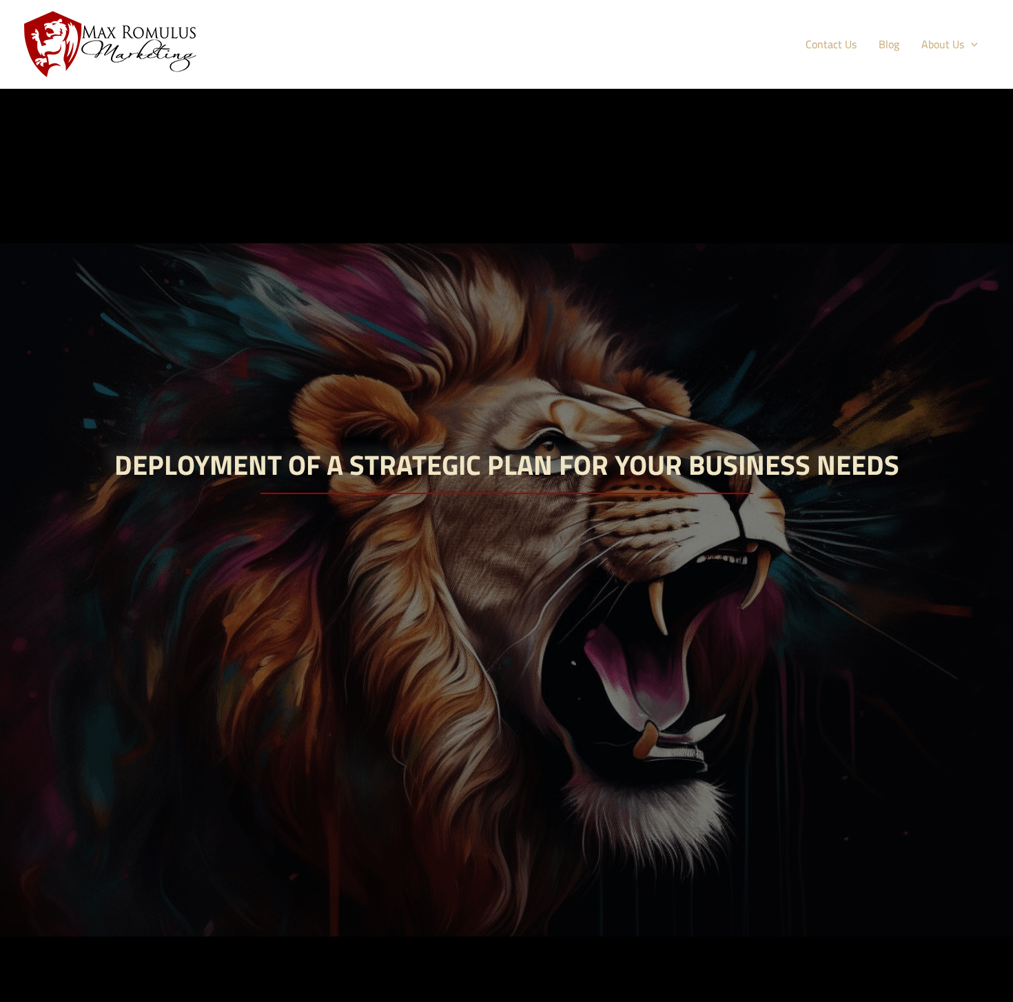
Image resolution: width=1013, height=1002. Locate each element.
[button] (971, 44)
